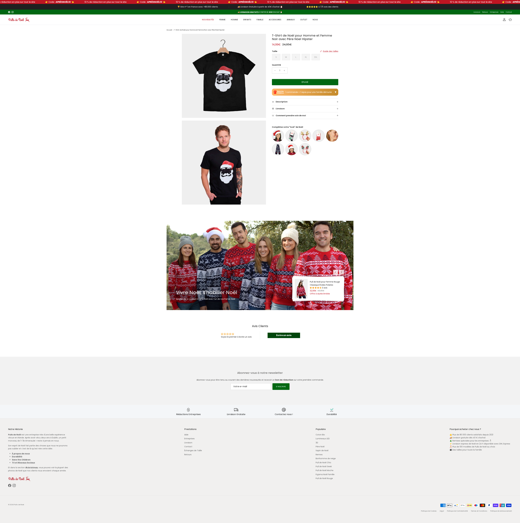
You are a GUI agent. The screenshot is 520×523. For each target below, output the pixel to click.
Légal (442, 511)
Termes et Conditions (479, 511)
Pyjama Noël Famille (325, 474)
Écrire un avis (283, 335)
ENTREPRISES (269, 12)
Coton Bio (320, 434)
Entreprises (494, 12)
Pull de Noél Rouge (324, 478)
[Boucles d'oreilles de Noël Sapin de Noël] (332, 136)
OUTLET (303, 19)
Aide (502, 12)
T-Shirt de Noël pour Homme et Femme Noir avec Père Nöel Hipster (199, 30)
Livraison (477, 12)
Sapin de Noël (322, 450)
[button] (316, 287)
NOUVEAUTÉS (208, 19)
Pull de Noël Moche (324, 470)
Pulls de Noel (19, 505)
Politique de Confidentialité (457, 511)
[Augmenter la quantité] (285, 70)
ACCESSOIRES (275, 19)
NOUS (315, 19)
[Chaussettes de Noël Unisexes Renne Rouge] (319, 136)
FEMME (222, 19)
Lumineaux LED (323, 438)
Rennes (319, 454)
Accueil (169, 30)
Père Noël (320, 446)
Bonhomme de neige (326, 458)
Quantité (276, 65)
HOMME (234, 19)
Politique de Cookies (429, 511)
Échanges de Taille (193, 450)
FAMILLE (260, 19)
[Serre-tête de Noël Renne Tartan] (305, 149)
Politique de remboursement (501, 511)
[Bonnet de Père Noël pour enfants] (291, 149)
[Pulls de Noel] (19, 19)
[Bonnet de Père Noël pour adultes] (278, 136)
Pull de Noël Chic (323, 462)
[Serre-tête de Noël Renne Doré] (305, 136)
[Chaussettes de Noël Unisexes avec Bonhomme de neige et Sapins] (291, 136)
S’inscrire (281, 386)
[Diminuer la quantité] (274, 70)
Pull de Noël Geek (324, 466)
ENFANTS (247, 19)
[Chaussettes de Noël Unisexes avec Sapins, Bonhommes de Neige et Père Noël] (278, 149)
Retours (485, 12)
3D (317, 442)
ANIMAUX (291, 19)
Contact (509, 12)
